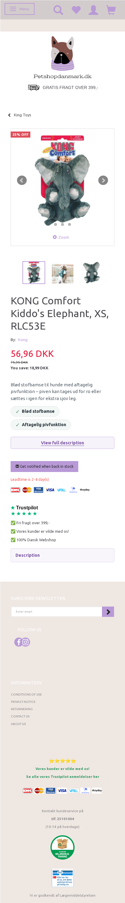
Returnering (22, 709)
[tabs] (58, 9)
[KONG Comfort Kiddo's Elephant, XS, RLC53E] (62, 180)
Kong (23, 339)
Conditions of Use (26, 694)
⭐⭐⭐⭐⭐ (62, 760)
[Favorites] (75, 9)
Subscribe (108, 612)
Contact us (20, 716)
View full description (62, 442)
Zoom (63, 237)
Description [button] (27, 555)
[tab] (62, 555)
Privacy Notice (23, 701)
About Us (18, 724)
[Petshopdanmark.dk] (63, 57)
